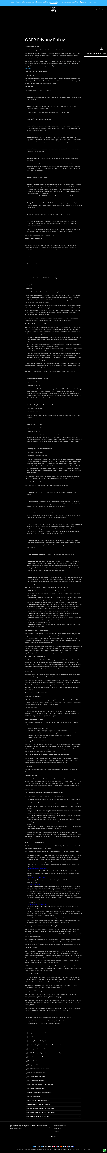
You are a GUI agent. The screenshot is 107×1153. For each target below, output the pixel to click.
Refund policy (40, 1149)
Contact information (77, 1149)
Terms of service (58, 1149)
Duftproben (57, 1128)
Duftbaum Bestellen (60, 1125)
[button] (3, 9)
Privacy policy (48, 1149)
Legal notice (87, 1149)
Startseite (57, 1131)
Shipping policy (67, 1149)
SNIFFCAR (23, 1149)
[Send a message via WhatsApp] (104, 1150)
